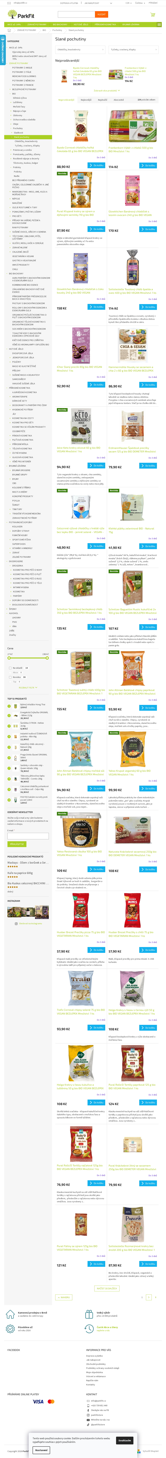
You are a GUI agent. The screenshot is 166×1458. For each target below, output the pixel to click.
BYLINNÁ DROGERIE (20, 470)
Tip (15, 681)
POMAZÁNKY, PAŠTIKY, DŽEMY (25, 212)
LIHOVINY (15, 617)
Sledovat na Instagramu (29, 923)
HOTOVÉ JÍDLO (15, 349)
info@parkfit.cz (97, 1401)
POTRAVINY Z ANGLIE (21, 67)
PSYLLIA (15, 500)
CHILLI (14, 269)
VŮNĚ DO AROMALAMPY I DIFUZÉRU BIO (29, 344)
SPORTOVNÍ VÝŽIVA (20, 539)
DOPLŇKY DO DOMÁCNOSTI (24, 600)
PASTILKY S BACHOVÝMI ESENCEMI (27, 303)
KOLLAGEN (16, 526)
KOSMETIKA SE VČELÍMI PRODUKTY (27, 427)
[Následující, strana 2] (148, 1297)
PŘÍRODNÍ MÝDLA (19, 444)
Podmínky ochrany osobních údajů (101, 1368)
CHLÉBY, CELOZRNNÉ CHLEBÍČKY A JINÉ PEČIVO (29, 186)
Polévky (16, 167)
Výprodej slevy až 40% (22, 52)
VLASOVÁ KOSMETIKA (21, 457)
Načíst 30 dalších (106, 1288)
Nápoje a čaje (18, 111)
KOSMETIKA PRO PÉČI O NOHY (26, 570)
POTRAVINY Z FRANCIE (21, 85)
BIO (13, 93)
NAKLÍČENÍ (16, 203)
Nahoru (63, 1297)
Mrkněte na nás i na (99, 1419)
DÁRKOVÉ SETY (18, 401)
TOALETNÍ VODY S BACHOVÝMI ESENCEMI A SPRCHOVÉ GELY (25, 335)
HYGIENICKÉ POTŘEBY (21, 409)
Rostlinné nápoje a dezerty (25, 158)
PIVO (13, 622)
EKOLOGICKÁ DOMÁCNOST (24, 604)
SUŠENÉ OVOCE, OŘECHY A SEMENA (28, 232)
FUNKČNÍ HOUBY (18, 535)
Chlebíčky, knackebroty (25, 141)
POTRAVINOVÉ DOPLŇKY (19, 522)
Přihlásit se (16, 844)
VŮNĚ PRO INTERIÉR (20, 461)
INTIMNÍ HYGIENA (20, 587)
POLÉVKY (15, 362)
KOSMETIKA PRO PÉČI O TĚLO (26, 583)
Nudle (15, 176)
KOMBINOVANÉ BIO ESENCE (24, 285)
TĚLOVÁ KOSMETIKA (21, 448)
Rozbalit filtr (25, 687)
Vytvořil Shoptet (149, 1451)
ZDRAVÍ (14, 552)
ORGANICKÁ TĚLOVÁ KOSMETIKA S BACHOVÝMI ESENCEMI (27, 323)
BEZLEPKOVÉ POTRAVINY (23, 89)
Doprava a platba (68, 3)
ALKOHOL (12, 613)
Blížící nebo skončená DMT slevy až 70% (28, 58)
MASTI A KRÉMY (18, 492)
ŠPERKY (11, 609)
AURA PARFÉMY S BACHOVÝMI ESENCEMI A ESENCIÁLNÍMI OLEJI (30, 279)
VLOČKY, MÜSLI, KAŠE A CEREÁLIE (26, 243)
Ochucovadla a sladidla (23, 119)
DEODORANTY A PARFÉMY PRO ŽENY (28, 405)
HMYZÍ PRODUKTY (19, 265)
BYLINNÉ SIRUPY (18, 474)
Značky (11, 635)
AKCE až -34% (14, 47)
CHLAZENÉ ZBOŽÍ (19, 252)
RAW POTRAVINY (19, 227)
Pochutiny (17, 128)
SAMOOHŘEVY (18, 379)
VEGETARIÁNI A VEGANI (22, 256)
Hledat (100, 14)
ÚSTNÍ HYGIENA (18, 453)
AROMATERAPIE (18, 396)
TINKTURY (16, 509)
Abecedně (118, 100)
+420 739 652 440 (98, 1405)
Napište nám (91, 1380)
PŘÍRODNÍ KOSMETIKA (18, 388)
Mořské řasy (18, 106)
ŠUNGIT (14, 505)
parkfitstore (96, 1415)
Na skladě (19, 668)
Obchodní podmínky (95, 1364)
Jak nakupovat (90, 3)
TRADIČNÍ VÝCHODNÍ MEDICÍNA (25, 513)
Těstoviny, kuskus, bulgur (24, 163)
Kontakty (89, 1384)
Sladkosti (17, 132)
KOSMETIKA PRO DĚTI (21, 422)
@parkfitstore (97, 1424)
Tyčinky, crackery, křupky (26, 145)
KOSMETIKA (18, 591)
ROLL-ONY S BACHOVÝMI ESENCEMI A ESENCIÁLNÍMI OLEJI (28, 309)
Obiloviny (16, 115)
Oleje (14, 124)
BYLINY (14, 479)
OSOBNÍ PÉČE (17, 431)
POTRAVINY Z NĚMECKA (22, 80)
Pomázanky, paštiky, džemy (25, 154)
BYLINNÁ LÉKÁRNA (16, 466)
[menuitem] (13, 24)
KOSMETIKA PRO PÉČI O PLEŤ (26, 574)
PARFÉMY (16, 596)
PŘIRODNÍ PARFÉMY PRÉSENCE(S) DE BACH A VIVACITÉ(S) (28, 298)
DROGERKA (16, 565)
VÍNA (13, 626)
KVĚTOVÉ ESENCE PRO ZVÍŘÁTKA (26, 340)
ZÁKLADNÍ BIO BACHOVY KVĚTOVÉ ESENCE (27, 291)
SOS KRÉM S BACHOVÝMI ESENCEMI (28, 329)
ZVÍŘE (10, 630)
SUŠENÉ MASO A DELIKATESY (25, 375)
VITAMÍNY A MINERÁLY (21, 548)
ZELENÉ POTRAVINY (20, 557)
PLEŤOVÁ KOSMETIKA (21, 440)
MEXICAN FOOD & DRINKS (23, 76)
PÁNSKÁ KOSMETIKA (21, 435)
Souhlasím (123, 1440)
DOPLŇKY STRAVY (19, 531)
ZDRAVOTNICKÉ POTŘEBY (23, 518)
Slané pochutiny (20, 137)
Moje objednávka (93, 1372)
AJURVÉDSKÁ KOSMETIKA (23, 392)
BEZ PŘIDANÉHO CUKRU (22, 180)
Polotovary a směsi (21, 150)
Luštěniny (16, 102)
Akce (16, 672)
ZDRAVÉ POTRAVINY (17, 63)
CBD (13, 483)
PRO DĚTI (15, 216)
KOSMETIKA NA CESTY (22, 418)
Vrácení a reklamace (95, 1376)
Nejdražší (101, 100)
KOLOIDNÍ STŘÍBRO (20, 487)
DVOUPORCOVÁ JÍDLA (21, 353)
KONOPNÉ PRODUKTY (21, 496)
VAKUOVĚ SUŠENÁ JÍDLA (22, 383)
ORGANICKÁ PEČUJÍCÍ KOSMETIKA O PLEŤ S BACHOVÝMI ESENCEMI (28, 316)
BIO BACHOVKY (15, 273)
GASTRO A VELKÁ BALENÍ (23, 260)
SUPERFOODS (17, 544)
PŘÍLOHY (15, 370)
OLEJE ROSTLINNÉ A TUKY (23, 207)
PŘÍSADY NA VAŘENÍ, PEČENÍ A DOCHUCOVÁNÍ (25, 222)
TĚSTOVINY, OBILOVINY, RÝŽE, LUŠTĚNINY (25, 238)
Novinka (18, 677)
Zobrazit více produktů (104, 90)
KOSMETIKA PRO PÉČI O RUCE (26, 578)
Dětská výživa (18, 98)
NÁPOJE (15, 198)
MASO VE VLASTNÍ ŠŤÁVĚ (23, 366)
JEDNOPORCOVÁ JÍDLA (22, 357)
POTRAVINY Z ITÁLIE (20, 72)
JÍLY (13, 414)
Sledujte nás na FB (99, 1410)
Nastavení (40, 1450)
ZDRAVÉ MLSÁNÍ (18, 247)
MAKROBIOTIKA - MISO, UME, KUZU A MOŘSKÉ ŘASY (28, 193)
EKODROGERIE (15, 561)
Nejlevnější (85, 100)
